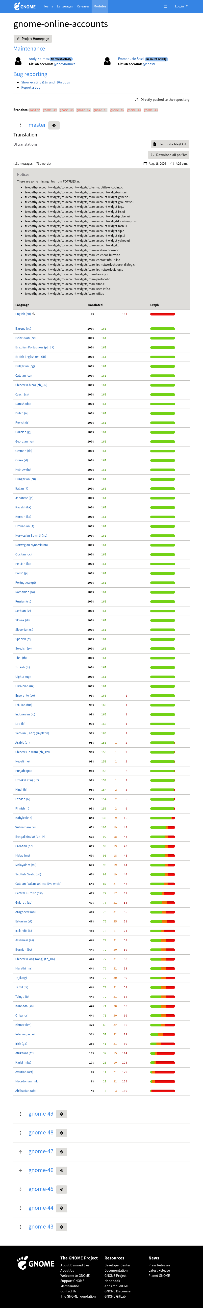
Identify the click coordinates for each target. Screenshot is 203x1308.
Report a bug (30, 87)
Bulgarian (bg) (25, 366)
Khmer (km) (23, 1025)
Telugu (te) (22, 996)
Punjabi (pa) (23, 771)
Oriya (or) (21, 1015)
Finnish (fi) (22, 808)
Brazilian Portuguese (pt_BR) (34, 347)
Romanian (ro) (25, 592)
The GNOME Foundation (78, 1296)
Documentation (116, 1270)
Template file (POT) (172, 144)
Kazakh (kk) (23, 507)
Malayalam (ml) (25, 865)
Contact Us (68, 1291)
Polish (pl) (21, 573)
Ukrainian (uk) (24, 686)
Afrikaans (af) (24, 1053)
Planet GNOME (159, 1275)
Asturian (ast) (24, 1072)
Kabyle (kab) (23, 818)
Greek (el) (21, 460)
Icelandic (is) (23, 931)
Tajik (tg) (21, 978)
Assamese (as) (24, 940)
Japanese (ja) (24, 498)
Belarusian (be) (25, 338)
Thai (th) (21, 658)
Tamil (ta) (21, 987)
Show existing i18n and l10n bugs (45, 82)
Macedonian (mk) (27, 1081)
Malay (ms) (22, 855)
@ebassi (149, 64)
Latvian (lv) (22, 799)
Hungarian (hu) (25, 479)
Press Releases (159, 1265)
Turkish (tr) (22, 667)
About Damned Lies (74, 1265)
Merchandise (69, 1286)
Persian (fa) (23, 564)
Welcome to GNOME (75, 1275)
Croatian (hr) (24, 846)
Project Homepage (35, 38)
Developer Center (117, 1265)
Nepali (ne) (22, 761)
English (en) (23, 314)
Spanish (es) (23, 639)
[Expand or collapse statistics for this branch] (20, 125)
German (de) (23, 451)
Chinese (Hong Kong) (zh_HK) (35, 959)
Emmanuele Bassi (131, 58)
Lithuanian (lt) (24, 526)
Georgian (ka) (24, 441)
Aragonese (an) (25, 912)
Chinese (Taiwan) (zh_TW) (32, 752)
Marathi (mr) (23, 968)
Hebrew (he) (23, 470)
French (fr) (22, 422)
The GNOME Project (79, 1258)
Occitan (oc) (23, 554)
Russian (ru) (23, 601)
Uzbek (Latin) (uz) (27, 780)
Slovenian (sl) (24, 630)
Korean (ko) (23, 517)
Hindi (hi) (21, 789)
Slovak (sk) (22, 620)
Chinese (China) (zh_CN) (31, 385)
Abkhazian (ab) (25, 1091)
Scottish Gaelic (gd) (28, 874)
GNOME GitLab (115, 1296)
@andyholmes (64, 64)
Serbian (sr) (23, 611)
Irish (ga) (21, 1044)
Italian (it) (21, 488)
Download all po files (171, 155)
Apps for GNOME (116, 1286)
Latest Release (159, 1270)
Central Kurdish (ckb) (29, 893)
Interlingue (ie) (25, 1034)
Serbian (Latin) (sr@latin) (32, 733)
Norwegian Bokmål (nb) (31, 535)
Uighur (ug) (23, 677)
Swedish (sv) (23, 648)
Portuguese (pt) (25, 582)
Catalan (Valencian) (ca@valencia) (38, 884)
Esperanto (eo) (25, 695)
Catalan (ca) (23, 375)
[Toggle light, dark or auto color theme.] (167, 6)
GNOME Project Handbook (115, 1278)
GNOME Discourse (117, 1291)
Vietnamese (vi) (25, 827)
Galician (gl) (23, 432)
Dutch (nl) (21, 413)
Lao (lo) (20, 724)
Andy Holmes (39, 58)
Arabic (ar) (22, 742)
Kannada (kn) (24, 1006)
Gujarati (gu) (23, 902)
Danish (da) (23, 404)
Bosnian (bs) (23, 949)
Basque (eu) (23, 328)
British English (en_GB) (30, 357)
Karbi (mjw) (23, 1062)
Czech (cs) (22, 394)
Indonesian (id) (25, 714)
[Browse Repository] (54, 125)
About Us (67, 1270)
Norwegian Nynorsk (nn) (31, 545)
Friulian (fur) (23, 705)
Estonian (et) (23, 921)
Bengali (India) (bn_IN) (30, 837)
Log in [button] (180, 6)
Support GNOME (72, 1281)
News (154, 1258)
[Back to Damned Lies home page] (25, 6)
